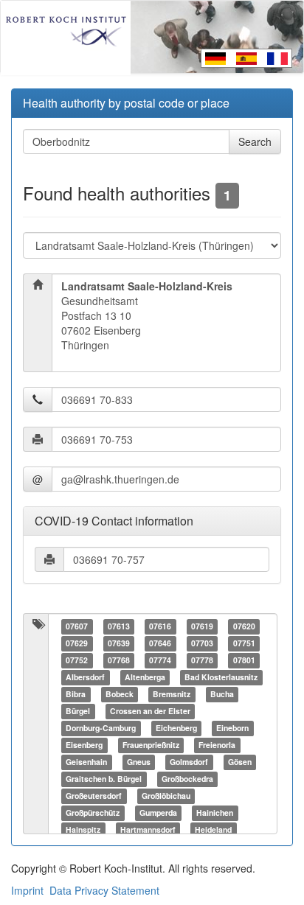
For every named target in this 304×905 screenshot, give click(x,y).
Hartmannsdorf (148, 830)
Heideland (213, 830)
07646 (160, 643)
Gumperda (158, 813)
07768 (119, 660)
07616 (160, 626)
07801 (244, 660)
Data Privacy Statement (104, 890)
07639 (119, 643)
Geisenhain (86, 762)
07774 (160, 660)
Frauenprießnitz (150, 745)
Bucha (222, 694)
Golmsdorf (189, 762)
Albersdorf (85, 677)
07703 (202, 643)
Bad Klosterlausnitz (221, 677)
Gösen (240, 762)
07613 (119, 626)
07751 (244, 643)
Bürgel (78, 711)
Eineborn (232, 728)
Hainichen (214, 813)
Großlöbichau (166, 796)
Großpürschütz (93, 813)
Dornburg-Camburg (101, 728)
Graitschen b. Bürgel (104, 779)
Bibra (76, 694)
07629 (77, 643)
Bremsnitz (171, 694)
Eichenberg (176, 728)
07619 (202, 626)
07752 (77, 660)
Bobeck (120, 694)
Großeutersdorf (94, 796)
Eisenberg (84, 745)
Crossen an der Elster (150, 711)
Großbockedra (187, 779)
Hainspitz (83, 830)
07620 (244, 626)
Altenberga (145, 677)
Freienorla (216, 745)
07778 (202, 660)
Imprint (27, 890)
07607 (77, 626)
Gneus (139, 762)
